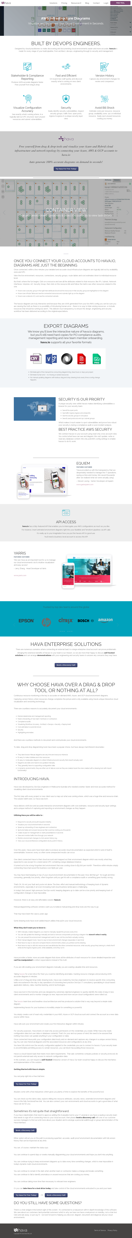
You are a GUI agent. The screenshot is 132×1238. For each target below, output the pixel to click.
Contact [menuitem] (96, 3)
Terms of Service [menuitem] (100, 1230)
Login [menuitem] (106, 3)
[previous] (5, 212)
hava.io (22, 974)
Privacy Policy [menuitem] (112, 1230)
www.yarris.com (20, 575)
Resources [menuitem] (75, 3)
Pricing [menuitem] (64, 3)
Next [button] (117, 624)
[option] (26, 622)
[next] (127, 212)
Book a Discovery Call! (66, 665)
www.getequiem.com (84, 484)
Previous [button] (15, 624)
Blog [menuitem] (87, 3)
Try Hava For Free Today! (66, 169)
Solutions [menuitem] (53, 3)
